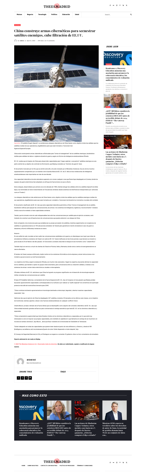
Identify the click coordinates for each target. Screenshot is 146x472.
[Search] (131, 14)
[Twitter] (126, 5)
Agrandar (17, 143)
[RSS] (123, 5)
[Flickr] (113, 5)
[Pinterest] (120, 5)
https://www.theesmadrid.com (34, 363)
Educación (108, 64)
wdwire (22, 40)
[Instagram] (116, 5)
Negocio (108, 148)
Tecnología (17, 25)
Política (108, 107)
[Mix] (30, 378)
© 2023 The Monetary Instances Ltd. (25, 344)
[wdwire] (16, 40)
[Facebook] (110, 5)
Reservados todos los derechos (47, 344)
